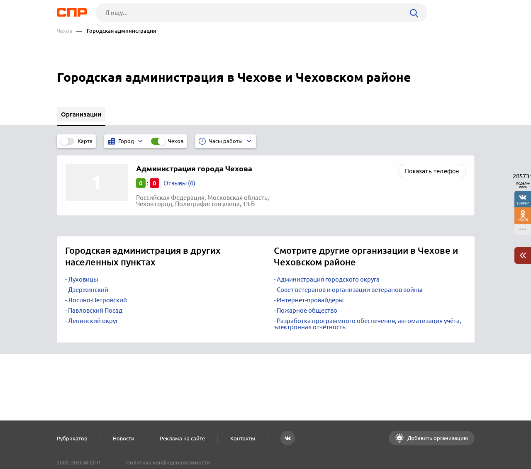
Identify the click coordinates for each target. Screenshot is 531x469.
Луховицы (83, 279)
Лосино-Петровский (97, 300)
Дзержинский (88, 290)
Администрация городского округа (328, 279)
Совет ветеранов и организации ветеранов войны (349, 290)
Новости (123, 438)
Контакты (242, 438)
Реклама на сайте (182, 438)
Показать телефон (431, 171)
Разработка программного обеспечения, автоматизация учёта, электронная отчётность (367, 324)
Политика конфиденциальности (168, 462)
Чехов (64, 31)
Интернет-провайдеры (310, 300)
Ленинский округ (93, 321)
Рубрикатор (72, 438)
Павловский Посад (95, 310)
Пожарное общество (307, 310)
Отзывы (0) (179, 183)
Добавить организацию (437, 438)
